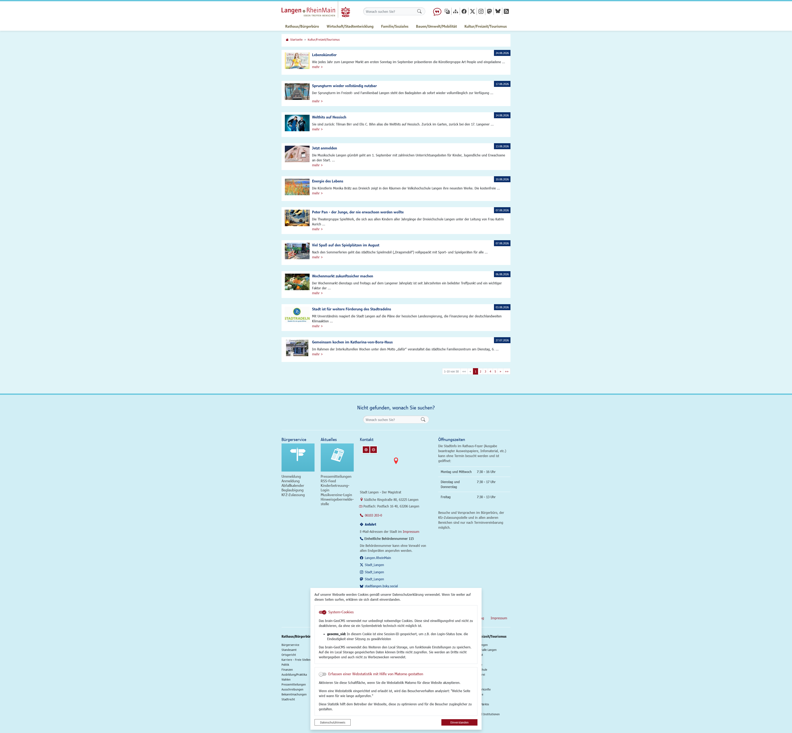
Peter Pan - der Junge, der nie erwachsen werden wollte (358, 212)
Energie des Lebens (327, 181)
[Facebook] (464, 11)
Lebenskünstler (324, 54)
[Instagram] (481, 11)
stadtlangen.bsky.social (381, 586)
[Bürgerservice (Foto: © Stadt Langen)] (298, 457)
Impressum (411, 531)
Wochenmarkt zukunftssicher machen (342, 276)
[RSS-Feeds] (506, 11)
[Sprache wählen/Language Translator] (447, 11)
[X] (472, 11)
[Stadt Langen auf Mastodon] (489, 11)
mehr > (317, 67)
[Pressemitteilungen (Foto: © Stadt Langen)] (337, 457)
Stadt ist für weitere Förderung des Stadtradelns (351, 309)
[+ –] (396, 464)
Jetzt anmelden (324, 148)
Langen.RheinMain (378, 558)
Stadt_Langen (374, 565)
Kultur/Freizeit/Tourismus (324, 39)
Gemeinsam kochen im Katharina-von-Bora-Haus (352, 342)
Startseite (296, 39)
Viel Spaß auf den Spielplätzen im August (345, 245)
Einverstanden (459, 722)
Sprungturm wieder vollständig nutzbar (344, 85)
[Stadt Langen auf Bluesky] (498, 11)
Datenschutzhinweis (332, 722)
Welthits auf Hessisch (329, 117)
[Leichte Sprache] (437, 11)
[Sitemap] (455, 11)
